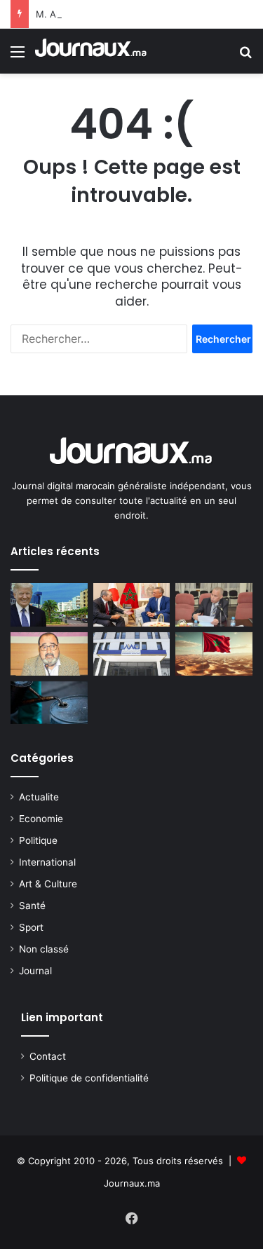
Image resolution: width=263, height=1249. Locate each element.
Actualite (39, 797)
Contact (47, 1056)
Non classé (44, 949)
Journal (35, 970)
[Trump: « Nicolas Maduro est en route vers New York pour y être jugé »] (49, 605)
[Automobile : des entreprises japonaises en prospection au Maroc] (131, 605)
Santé (32, 905)
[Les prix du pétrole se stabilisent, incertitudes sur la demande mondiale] (49, 703)
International (47, 862)
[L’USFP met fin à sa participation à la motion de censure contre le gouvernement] (49, 654)
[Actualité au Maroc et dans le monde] (91, 51)
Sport (31, 927)
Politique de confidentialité (89, 1078)
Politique (38, 840)
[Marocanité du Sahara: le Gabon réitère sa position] (213, 654)
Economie (41, 818)
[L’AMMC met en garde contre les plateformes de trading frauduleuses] (131, 654)
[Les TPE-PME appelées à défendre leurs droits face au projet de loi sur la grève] (213, 605)
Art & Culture (48, 883)
